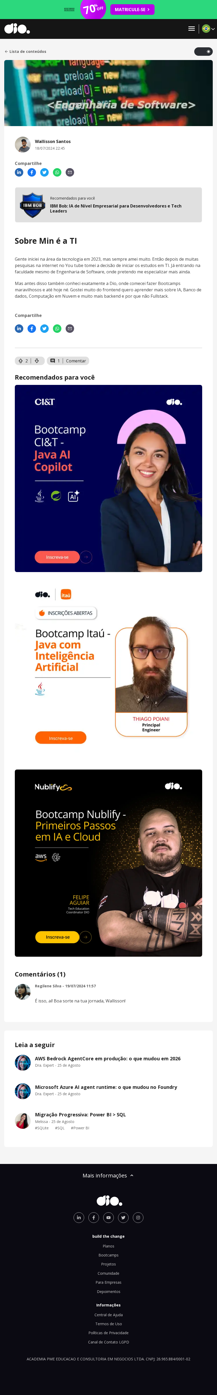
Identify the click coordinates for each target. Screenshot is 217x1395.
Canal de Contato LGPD (108, 1342)
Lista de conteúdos (28, 51)
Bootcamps (108, 1255)
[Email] (70, 172)
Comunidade (108, 1273)
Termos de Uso (108, 1323)
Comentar (76, 361)
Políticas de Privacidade (108, 1332)
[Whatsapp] (57, 172)
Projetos (108, 1264)
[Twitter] (44, 172)
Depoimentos (108, 1291)
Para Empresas (108, 1282)
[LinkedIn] (19, 172)
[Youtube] (108, 1217)
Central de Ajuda (108, 1314)
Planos (108, 1246)
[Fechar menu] (192, 29)
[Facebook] (32, 172)
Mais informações (105, 1175)
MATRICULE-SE (130, 9)
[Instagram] (138, 1217)
